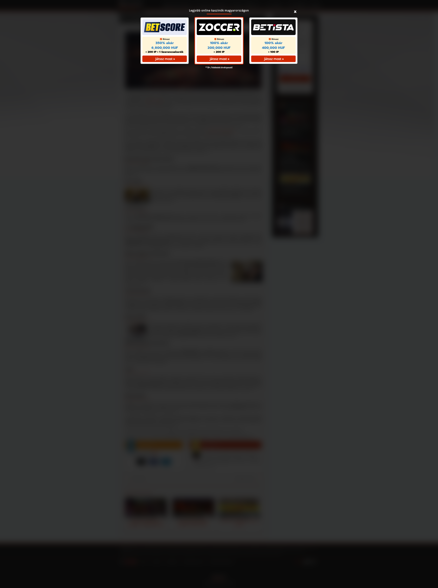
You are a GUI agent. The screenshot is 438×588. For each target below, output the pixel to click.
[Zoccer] (219, 27)
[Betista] (273, 27)
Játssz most (218, 59)
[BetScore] (164, 27)
